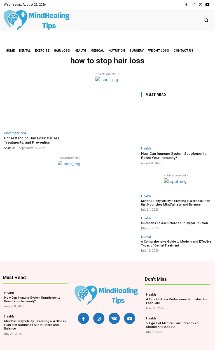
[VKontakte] (114, 318)
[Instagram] (193, 4)
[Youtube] (207, 4)
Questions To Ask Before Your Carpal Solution (174, 223)
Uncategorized (15, 132)
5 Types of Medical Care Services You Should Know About (173, 325)
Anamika (9, 148)
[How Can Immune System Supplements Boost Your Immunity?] (176, 123)
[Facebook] (186, 4)
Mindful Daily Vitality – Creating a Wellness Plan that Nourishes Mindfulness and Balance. (175, 202)
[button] (206, 20)
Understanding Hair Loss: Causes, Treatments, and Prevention (32, 140)
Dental (146, 236)
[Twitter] (200, 4)
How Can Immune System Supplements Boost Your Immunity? (173, 155)
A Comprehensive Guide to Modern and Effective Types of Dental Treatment (176, 243)
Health (146, 148)
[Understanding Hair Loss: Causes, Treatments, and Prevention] (36, 109)
